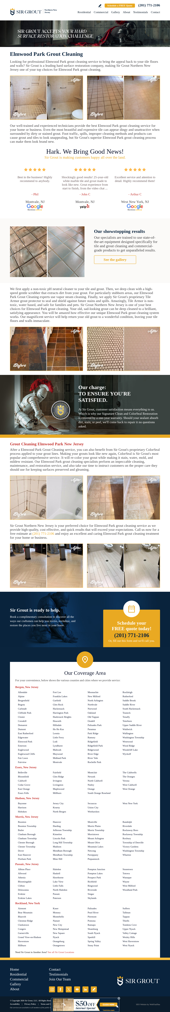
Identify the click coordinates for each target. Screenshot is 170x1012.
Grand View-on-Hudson (29, 937)
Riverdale (127, 826)
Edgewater (23, 737)
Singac (91, 894)
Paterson (57, 898)
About (126, 12)
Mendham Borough (62, 850)
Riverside (92, 890)
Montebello (58, 916)
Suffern (126, 908)
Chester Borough (26, 842)
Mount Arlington (96, 838)
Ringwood (93, 885)
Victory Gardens (130, 846)
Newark (91, 776)
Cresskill (22, 721)
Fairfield (57, 772)
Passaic (56, 894)
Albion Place (24, 869)
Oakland (92, 712)
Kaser (55, 908)
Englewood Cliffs (26, 754)
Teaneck (127, 712)
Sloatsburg (93, 929)
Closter (21, 717)
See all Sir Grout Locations (61, 952)
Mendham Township (63, 855)
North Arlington (95, 700)
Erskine (21, 894)
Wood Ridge (129, 745)
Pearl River (93, 912)
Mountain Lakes (95, 846)
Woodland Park (130, 890)
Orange (91, 789)
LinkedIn (85, 989)
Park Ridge (93, 733)
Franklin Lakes (60, 696)
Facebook (60, 989)
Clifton (21, 885)
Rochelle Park (94, 762)
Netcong (92, 850)
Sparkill (91, 937)
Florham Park (24, 859)
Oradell (91, 721)
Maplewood (58, 789)
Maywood (58, 754)
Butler (21, 830)
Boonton (22, 822)
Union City (93, 807)
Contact (155, 12)
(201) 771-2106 (149, 5)
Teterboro (127, 721)
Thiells (126, 920)
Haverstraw (23, 941)
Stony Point (93, 945)
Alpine (21, 696)
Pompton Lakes (95, 873)
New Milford (94, 696)
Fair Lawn (23, 758)
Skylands (92, 898)
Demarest (22, 725)
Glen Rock (58, 704)
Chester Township (26, 846)
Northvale (92, 704)
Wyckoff (127, 754)
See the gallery (115, 260)
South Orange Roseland (99, 793)
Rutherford (128, 696)
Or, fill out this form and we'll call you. (132, 640)
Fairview (22, 762)
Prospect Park (94, 877)
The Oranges (129, 776)
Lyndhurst (58, 745)
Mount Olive (94, 842)
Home (14, 969)
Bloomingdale (24, 881)
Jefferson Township (62, 830)
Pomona (91, 920)
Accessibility (15, 1004)
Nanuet (56, 920)
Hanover (57, 822)
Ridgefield (93, 741)
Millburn (57, 793)
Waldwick (127, 729)
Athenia (22, 877)
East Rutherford (25, 733)
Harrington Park (60, 712)
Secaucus (92, 803)
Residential (84, 12)
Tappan (126, 916)
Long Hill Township (62, 842)
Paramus (92, 729)
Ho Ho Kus (58, 729)
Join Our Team (60, 979)
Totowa (126, 873)
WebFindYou (155, 1005)
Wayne (126, 881)
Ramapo (92, 925)
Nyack (56, 937)
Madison (57, 846)
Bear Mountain (25, 912)
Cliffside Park (24, 712)
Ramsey (91, 737)
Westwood (128, 741)
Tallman (126, 912)
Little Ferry (58, 737)
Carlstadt (22, 708)
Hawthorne (58, 877)
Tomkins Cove (130, 925)
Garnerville (23, 933)
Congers (22, 929)
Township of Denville (133, 842)
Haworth (57, 721)
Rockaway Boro (130, 830)
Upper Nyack (129, 929)
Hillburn (22, 945)
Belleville (22, 772)
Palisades (92, 908)
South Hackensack (131, 708)
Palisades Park (95, 725)
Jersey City (58, 803)
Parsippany (93, 855)
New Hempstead (61, 929)
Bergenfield (23, 700)
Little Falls (58, 885)
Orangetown (59, 945)
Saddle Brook (129, 700)
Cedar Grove (24, 785)
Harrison (22, 807)
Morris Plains (94, 826)
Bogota (21, 704)
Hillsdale (57, 725)
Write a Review (99, 5)
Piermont (92, 916)
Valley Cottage (130, 933)
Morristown (93, 834)
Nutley (91, 785)
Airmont (22, 908)
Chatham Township (27, 838)
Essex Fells (23, 793)
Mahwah (57, 749)
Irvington (57, 780)
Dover (21, 850)
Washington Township (133, 737)
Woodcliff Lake (130, 749)
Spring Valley (94, 941)
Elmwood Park (25, 741)
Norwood (92, 708)
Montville (92, 822)
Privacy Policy (30, 1004)
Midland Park (59, 758)
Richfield (92, 881)
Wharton (127, 855)
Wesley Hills (129, 937)
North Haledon (60, 890)
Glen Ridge (58, 776)
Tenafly (126, 717)
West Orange (129, 789)
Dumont (22, 729)
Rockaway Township (133, 834)
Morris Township (96, 830)
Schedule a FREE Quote (119, 5)
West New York (130, 803)
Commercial (101, 12)
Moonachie (93, 692)
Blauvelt (22, 916)
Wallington (128, 733)
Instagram (52, 989)
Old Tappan (93, 717)
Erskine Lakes (25, 898)
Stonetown (128, 869)
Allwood (22, 873)
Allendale (22, 692)
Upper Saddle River (132, 725)
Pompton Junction (96, 869)
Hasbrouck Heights (62, 717)
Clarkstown (23, 925)
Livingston (58, 785)
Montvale (57, 762)
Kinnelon (57, 834)
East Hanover (24, 855)
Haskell (56, 873)
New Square (59, 933)
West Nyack (128, 945)
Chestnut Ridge (25, 920)
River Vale (93, 758)
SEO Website (141, 1005)
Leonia (56, 733)
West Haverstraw (131, 941)
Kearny (56, 807)
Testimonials (140, 12)
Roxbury (127, 838)
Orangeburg (58, 941)
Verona (126, 780)
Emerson (22, 745)
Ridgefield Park (95, 745)
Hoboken (22, 811)
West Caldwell (130, 785)
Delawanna (23, 890)
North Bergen (59, 811)
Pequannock (93, 859)
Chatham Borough (27, 834)
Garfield (57, 700)
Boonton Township (27, 826)
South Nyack (94, 933)
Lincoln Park (59, 838)
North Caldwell (95, 780)
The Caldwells (130, 772)
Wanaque (127, 877)
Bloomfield (23, 776)
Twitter (69, 989)
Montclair (92, 772)
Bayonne (22, 803)
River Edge (93, 754)
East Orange (24, 789)
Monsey (57, 912)
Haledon (57, 869)
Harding (57, 826)
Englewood (23, 749)
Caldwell (22, 780)
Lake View (58, 881)
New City (57, 925)
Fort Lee (57, 692)
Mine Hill (57, 859)
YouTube (77, 989)
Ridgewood (93, 749)
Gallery (115, 12)
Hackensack (58, 708)
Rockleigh (127, 692)
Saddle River (129, 704)
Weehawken (93, 811)
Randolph (127, 822)
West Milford (129, 885)
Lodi (55, 741)
